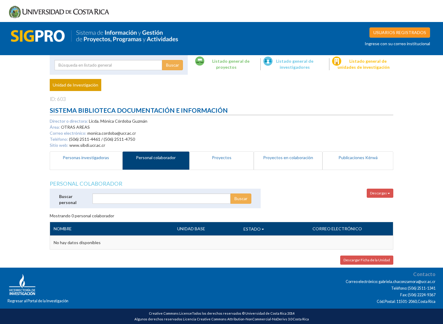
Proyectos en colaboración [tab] (288, 157)
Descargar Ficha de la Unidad (367, 260)
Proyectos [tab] (221, 157)
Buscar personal (68, 199)
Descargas (379, 193)
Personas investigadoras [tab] (86, 157)
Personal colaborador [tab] (156, 157)
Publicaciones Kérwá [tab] (358, 157)
